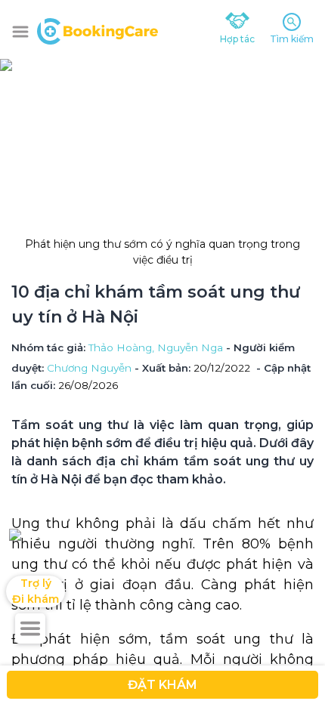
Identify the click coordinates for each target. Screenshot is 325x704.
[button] (20, 32)
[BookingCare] (97, 29)
